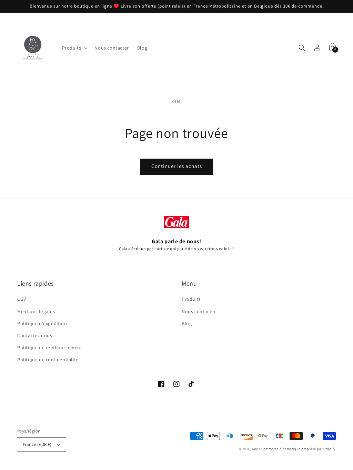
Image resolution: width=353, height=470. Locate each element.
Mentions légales (36, 311)
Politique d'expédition (42, 323)
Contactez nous (34, 335)
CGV (21, 299)
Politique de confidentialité (48, 359)
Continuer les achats (176, 166)
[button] (302, 47)
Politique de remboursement (49, 347)
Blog (187, 323)
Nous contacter (199, 311)
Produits (191, 299)
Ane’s (256, 449)
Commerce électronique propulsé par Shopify (298, 449)
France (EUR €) (37, 444)
